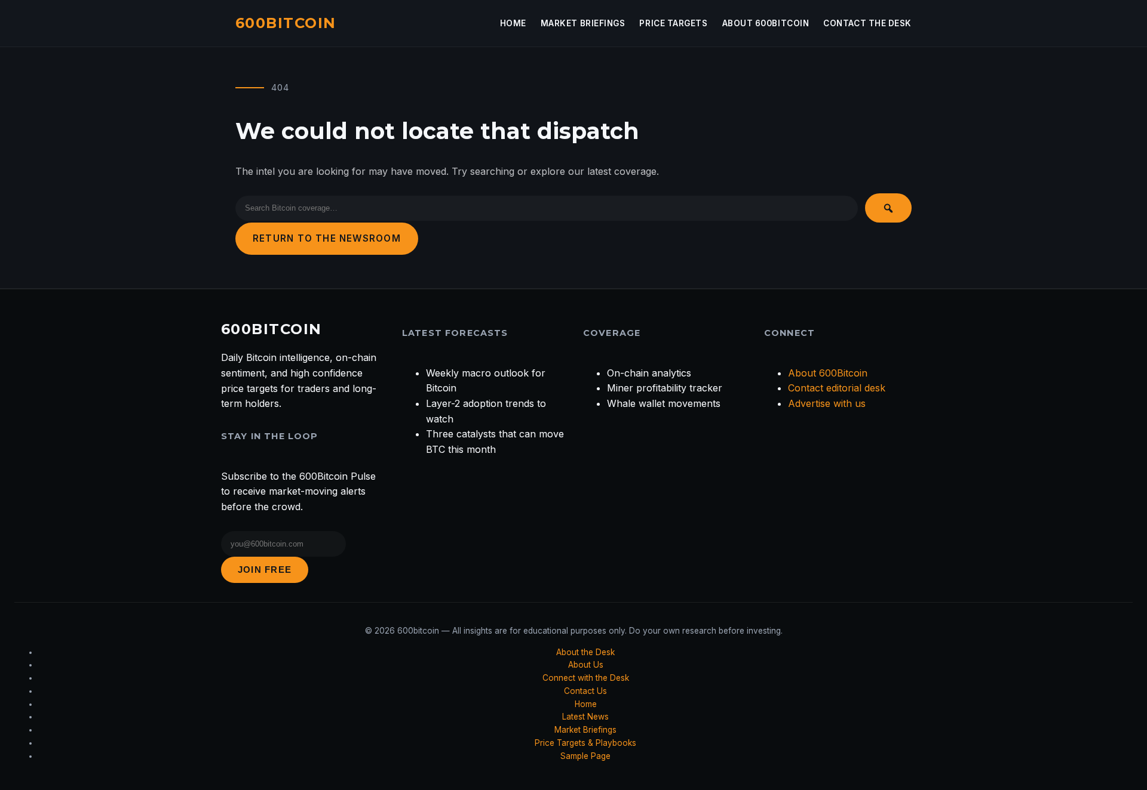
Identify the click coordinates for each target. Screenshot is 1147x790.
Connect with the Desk (585, 678)
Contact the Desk (867, 23)
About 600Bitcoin (765, 23)
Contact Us (585, 691)
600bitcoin (285, 23)
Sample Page (585, 756)
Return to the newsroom (327, 238)
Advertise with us (827, 403)
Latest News (585, 716)
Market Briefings (583, 23)
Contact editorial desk (836, 388)
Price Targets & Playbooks (585, 743)
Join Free (265, 569)
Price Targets (673, 23)
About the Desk (585, 652)
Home (513, 23)
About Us (585, 664)
